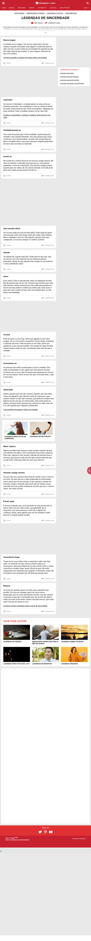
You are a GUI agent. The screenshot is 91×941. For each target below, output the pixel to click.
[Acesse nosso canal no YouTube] (51, 832)
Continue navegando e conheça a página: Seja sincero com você (26, 116)
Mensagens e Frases (36, 13)
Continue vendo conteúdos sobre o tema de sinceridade (25, 606)
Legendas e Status (55, 13)
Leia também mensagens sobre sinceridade (20, 410)
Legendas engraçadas (67, 73)
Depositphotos (24, 840)
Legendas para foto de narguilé (69, 80)
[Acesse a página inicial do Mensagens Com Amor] (46, 3)
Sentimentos (71, 13)
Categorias (19, 13)
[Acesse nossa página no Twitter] (40, 832)
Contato (75, 839)
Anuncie (82, 839)
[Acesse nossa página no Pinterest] (45, 832)
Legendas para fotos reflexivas (69, 76)
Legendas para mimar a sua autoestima (72, 83)
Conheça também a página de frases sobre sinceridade (25, 58)
